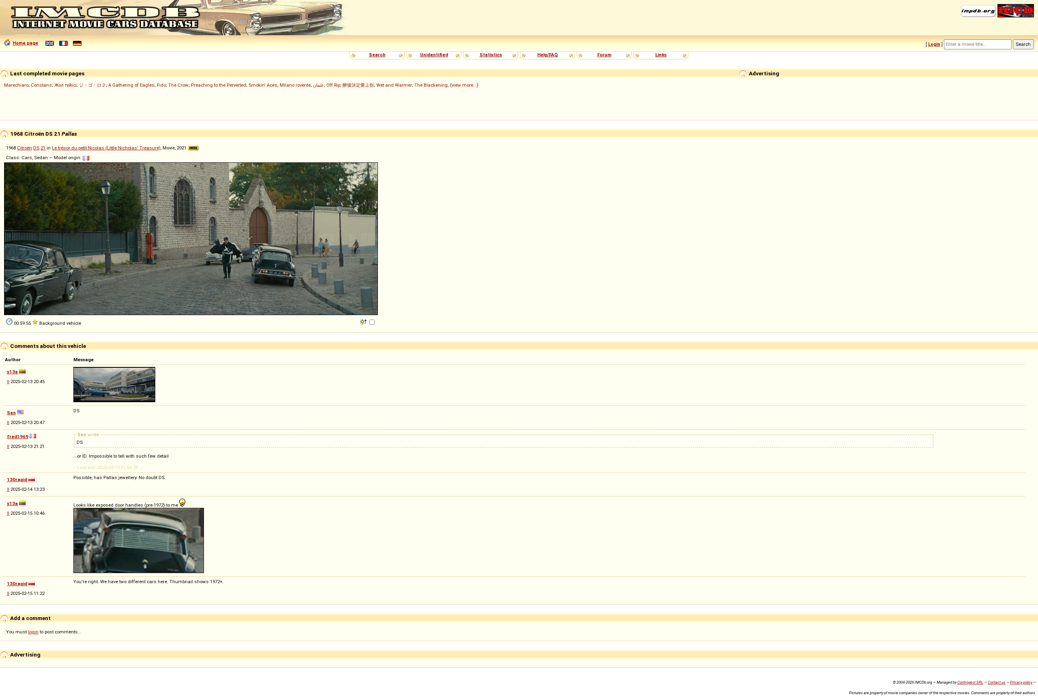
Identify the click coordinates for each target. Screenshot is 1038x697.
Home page (25, 43)
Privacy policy (1021, 682)
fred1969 (17, 436)
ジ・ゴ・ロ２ (92, 85)
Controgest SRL (970, 682)
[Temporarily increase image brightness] (364, 321)
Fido (161, 85)
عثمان (318, 85)
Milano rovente (295, 85)
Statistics (491, 55)
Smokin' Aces (263, 85)
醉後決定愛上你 (358, 85)
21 (43, 148)
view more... (464, 85)
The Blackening (431, 85)
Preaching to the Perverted (218, 85)
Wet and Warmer (394, 85)
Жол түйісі (65, 85)
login (33, 632)
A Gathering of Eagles (131, 85)
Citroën (24, 148)
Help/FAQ (547, 55)
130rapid (17, 479)
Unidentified (434, 55)
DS (36, 148)
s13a (12, 372)
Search (377, 55)
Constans (41, 85)
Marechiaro (16, 85)
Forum (604, 55)
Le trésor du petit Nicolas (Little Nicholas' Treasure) (106, 148)
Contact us (997, 682)
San (11, 413)
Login (934, 44)
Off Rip (333, 85)
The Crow (178, 85)
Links (661, 55)
